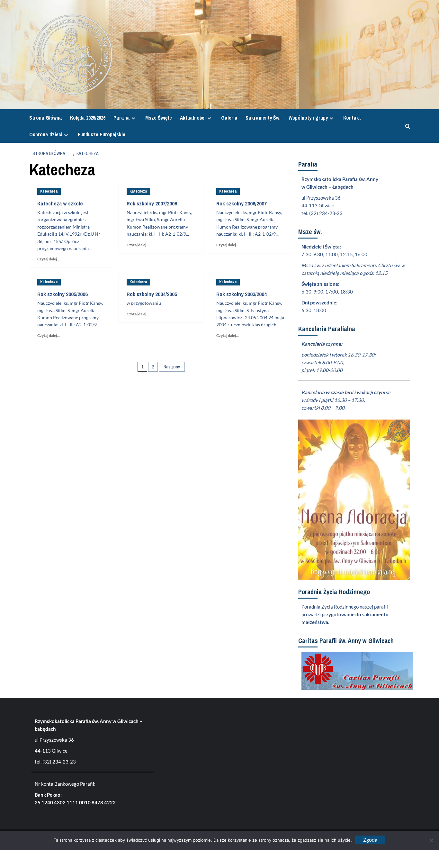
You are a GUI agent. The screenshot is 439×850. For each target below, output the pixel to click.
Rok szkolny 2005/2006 (62, 294)
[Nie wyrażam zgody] (431, 840)
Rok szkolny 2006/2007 (241, 203)
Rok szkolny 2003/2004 (241, 294)
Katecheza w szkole (60, 203)
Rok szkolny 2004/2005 (152, 294)
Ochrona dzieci (45, 134)
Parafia (121, 117)
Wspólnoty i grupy (308, 117)
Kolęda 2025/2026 (87, 117)
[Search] (406, 126)
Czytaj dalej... (50, 259)
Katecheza (49, 191)
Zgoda (370, 839)
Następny (172, 367)
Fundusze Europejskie (101, 134)
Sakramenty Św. (263, 117)
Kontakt (352, 117)
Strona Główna (45, 117)
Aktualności (193, 117)
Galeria (229, 117)
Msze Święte (158, 117)
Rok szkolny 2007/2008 (152, 203)
